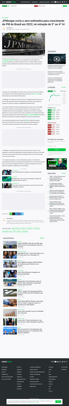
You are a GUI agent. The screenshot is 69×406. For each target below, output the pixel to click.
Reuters (10, 27)
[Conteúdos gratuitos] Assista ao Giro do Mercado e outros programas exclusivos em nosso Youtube (56, 67)
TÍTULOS (50, 391)
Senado (19, 327)
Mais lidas (52, 173)
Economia (5, 17)
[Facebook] (51, 2)
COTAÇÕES (51, 367)
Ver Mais (42, 238)
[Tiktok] (64, 2)
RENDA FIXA (19, 376)
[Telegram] (62, 2)
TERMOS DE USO (5, 374)
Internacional (15, 183)
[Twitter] (66, 2)
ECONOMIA (19, 374)
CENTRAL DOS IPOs (34, 369)
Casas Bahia (34, 2)
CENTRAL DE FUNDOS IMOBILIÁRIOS (37, 371)
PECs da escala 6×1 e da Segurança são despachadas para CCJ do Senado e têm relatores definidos (30, 330)
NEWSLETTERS (33, 386)
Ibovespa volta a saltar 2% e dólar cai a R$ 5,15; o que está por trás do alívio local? (57, 198)
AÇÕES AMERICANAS (53, 376)
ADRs (50, 386)
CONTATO (4, 371)
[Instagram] (53, 2)
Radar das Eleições (44, 2)
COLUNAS (32, 376)
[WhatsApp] (60, 2)
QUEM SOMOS (4, 367)
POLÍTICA (19, 384)
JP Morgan (36, 228)
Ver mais (64, 173)
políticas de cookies (35, 402)
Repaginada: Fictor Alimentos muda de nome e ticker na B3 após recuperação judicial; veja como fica (29, 283)
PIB (14, 231)
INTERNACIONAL (20, 381)
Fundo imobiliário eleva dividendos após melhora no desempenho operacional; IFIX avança (57, 204)
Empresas (20, 241)
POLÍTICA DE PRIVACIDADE (7, 376)
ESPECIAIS (19, 388)
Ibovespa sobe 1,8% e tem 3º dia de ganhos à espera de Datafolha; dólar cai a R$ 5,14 (26, 179)
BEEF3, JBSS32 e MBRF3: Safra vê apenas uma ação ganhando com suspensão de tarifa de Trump (57, 211)
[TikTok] (64, 362)
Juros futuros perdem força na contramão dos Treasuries (30, 312)
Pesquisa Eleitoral (22, 251)
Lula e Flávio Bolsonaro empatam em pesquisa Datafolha (26, 172)
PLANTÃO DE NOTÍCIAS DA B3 (36, 384)
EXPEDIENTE (4, 369)
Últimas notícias (25, 2)
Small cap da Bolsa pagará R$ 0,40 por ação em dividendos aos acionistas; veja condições (57, 192)
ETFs (50, 388)
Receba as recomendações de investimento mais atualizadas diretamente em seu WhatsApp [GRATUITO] (55, 80)
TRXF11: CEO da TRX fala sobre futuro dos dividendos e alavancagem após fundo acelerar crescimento (57, 178)
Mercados (14, 176)
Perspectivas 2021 (7, 231)
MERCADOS (19, 369)
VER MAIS (64, 87)
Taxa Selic (25, 231)
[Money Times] (11, 2)
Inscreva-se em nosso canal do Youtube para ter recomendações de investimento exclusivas (56, 73)
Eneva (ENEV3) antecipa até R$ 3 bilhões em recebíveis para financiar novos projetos (30, 264)
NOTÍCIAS (19, 367)
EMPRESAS (19, 371)
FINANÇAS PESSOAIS (21, 379)
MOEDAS (50, 381)
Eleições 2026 (15, 170)
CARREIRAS (19, 386)
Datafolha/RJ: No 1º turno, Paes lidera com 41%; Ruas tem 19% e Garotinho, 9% (31, 254)
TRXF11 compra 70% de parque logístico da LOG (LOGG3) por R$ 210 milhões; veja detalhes (30, 293)
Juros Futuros (21, 309)
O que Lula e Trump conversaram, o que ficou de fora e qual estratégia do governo (27, 186)
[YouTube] (55, 2)
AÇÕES (50, 369)
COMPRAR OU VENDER (34, 379)
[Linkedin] (58, 2)
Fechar (58, 401)
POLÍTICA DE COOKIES (6, 379)
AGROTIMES (63, 369)
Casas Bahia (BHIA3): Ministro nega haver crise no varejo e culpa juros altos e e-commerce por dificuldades (30, 303)
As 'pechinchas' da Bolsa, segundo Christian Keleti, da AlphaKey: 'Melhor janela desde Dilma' (57, 185)
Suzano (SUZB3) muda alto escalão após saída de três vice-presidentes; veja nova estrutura (30, 245)
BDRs (50, 374)
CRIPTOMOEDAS (52, 379)
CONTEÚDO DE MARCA (34, 381)
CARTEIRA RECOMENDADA (35, 367)
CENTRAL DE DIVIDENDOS (35, 374)
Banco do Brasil (16, 228)
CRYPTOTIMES (64, 367)
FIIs (49, 371)
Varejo (19, 299)
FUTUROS (51, 384)
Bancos (23, 228)
